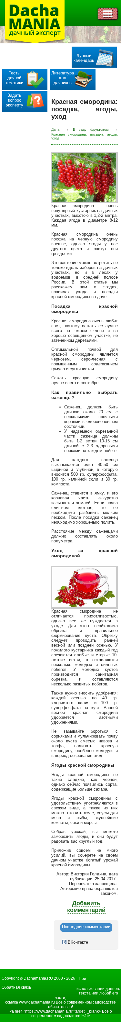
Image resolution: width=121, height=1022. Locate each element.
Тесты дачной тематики (14, 78)
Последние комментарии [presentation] (86, 926)
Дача (55, 129)
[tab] (86, 927)
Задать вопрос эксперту (14, 100)
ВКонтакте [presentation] (77, 942)
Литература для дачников (62, 78)
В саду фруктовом (91, 129)
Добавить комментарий (86, 906)
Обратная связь (16, 987)
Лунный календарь (84, 58)
